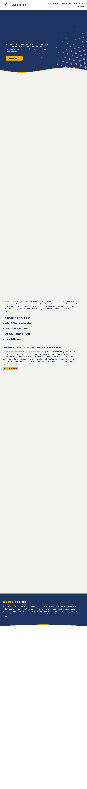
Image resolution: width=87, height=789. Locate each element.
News (75, 3)
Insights (81, 3)
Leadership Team (66, 3)
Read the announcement (10, 368)
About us (55, 3)
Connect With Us (79, 7)
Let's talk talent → (14, 58)
